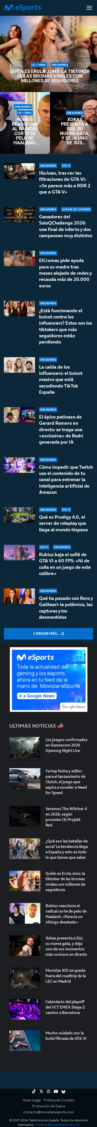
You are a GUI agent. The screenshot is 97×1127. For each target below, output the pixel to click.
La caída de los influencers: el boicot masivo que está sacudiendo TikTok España (61, 379)
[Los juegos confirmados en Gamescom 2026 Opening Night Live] (24, 747)
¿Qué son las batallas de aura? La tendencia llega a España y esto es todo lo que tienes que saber (67, 849)
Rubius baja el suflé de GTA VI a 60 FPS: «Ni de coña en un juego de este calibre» (65, 564)
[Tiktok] (34, 1091)
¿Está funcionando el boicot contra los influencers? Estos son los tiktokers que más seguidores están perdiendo (65, 326)
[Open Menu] (89, 7)
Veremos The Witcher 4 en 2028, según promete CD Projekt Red (66, 817)
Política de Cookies (59, 1100)
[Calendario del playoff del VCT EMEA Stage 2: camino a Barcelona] (24, 1009)
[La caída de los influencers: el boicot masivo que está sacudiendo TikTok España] (19, 365)
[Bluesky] (63, 1091)
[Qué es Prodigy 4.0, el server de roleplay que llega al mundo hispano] (19, 515)
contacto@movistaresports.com (48, 1112)
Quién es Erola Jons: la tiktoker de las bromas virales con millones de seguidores (50, 76)
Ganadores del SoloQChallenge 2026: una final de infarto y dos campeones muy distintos (65, 226)
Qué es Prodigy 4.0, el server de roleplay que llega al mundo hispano (63, 523)
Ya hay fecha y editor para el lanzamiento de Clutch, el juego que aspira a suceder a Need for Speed (66, 781)
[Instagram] (48, 1091)
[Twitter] (41, 1091)
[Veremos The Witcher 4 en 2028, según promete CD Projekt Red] (24, 816)
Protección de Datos (48, 1106)
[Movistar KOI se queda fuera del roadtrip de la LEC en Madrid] (24, 978)
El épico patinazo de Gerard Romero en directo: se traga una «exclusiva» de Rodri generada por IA (61, 429)
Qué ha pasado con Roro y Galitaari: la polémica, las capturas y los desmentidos (66, 607)
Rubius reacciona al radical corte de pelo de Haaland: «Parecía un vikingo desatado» (25, 131)
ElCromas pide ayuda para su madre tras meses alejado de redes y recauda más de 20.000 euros (65, 273)
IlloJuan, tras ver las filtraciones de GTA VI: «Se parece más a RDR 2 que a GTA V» (64, 182)
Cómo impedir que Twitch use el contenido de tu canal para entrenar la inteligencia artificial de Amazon (66, 479)
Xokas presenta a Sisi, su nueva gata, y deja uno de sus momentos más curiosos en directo (74, 131)
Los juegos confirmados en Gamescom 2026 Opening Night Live (66, 745)
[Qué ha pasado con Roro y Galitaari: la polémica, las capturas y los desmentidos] (19, 596)
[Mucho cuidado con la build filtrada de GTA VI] (24, 1040)
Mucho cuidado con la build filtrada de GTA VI (66, 1035)
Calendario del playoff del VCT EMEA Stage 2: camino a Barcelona (65, 1007)
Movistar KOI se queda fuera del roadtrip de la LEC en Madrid (66, 976)
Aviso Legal (32, 1100)
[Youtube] (56, 1091)
